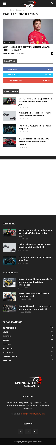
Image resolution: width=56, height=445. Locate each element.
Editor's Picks (9, 42)
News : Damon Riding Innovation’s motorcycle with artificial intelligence (35, 282)
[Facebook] (20, 431)
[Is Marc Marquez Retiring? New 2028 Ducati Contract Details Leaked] (9, 142)
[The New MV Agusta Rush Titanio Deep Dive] (9, 129)
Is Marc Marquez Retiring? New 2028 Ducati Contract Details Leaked (33, 141)
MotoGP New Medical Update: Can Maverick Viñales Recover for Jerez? (35, 101)
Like (49, 69)
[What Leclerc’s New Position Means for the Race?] (28, 31)
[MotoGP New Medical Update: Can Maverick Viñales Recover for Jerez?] (9, 101)
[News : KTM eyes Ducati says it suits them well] (9, 296)
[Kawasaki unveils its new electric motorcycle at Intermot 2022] (9, 308)
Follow (48, 75)
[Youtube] (35, 431)
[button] (4, 3)
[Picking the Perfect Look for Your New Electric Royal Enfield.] (9, 116)
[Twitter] (28, 431)
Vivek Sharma (8, 53)
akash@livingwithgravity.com (33, 414)
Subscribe (47, 80)
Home (5, 10)
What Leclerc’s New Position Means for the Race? (26, 48)
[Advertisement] (28, 187)
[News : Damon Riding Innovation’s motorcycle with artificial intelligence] (9, 282)
